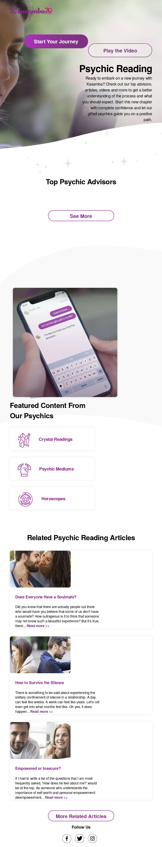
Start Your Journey (56, 41)
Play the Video (120, 50)
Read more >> (38, 625)
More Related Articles (81, 816)
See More (81, 216)
